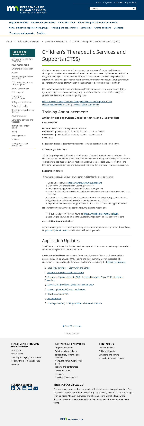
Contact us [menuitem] (86, 27)
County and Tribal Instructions (20, 144)
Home (9, 41)
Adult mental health (20, 64)
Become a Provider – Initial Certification (65, 272)
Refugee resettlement (22, 102)
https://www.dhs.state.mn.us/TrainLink (85, 182)
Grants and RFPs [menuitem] (102, 27)
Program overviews (64, 347)
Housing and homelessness (18, 97)
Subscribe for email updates (111, 358)
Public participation (107, 351)
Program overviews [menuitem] (19, 22)
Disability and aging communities (26, 357)
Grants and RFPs (62, 370)
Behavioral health (20, 106)
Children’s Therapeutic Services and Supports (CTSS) (96, 41)
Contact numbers (107, 347)
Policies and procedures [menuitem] (43, 22)
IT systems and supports (66, 377)
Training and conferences (66, 366)
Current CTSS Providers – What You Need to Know (70, 284)
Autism (15, 72)
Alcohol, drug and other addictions (22, 77)
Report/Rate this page (73, 326)
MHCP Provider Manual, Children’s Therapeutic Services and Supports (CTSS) (77, 101)
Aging (14, 131)
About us (15, 364)
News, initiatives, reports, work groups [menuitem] (29, 27)
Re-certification (54, 298)
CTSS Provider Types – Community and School (68, 267)
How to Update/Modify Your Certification (66, 289)
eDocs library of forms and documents (67, 356)
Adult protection (19, 116)
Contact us (118, 3)
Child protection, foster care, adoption (22, 83)
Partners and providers (70, 344)
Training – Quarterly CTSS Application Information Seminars (74, 303)
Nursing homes (19, 135)
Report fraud (130, 3)
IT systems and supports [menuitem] (21, 33)
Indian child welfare (20, 88)
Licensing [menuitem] (118, 27)
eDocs (98, 3)
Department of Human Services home (25, 345)
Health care (16, 350)
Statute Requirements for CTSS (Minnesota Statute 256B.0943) (71, 104)
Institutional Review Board (20, 126)
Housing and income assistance (25, 360)
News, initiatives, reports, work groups (69, 362)
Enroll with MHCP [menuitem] (66, 22)
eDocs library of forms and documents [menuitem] (97, 22)
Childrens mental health (56, 41)
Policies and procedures (28, 41)
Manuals (15, 139)
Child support (18, 92)
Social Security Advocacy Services (23, 111)
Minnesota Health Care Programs (22, 60)
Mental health (17, 353)
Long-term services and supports (22, 121)
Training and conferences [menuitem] (64, 27)
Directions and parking (109, 354)
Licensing (59, 374)
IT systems (107, 3)
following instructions (116, 262)
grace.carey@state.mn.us (56, 230)
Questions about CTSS (57, 294)
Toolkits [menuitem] (41, 33)
